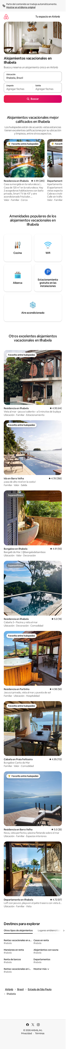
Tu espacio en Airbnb (47, 16)
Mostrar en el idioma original (20, 7)
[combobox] (32, 78)
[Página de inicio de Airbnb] (6, 17)
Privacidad (26, 1033)
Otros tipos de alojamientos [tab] (18, 930)
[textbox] (18, 89)
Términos (39, 1033)
